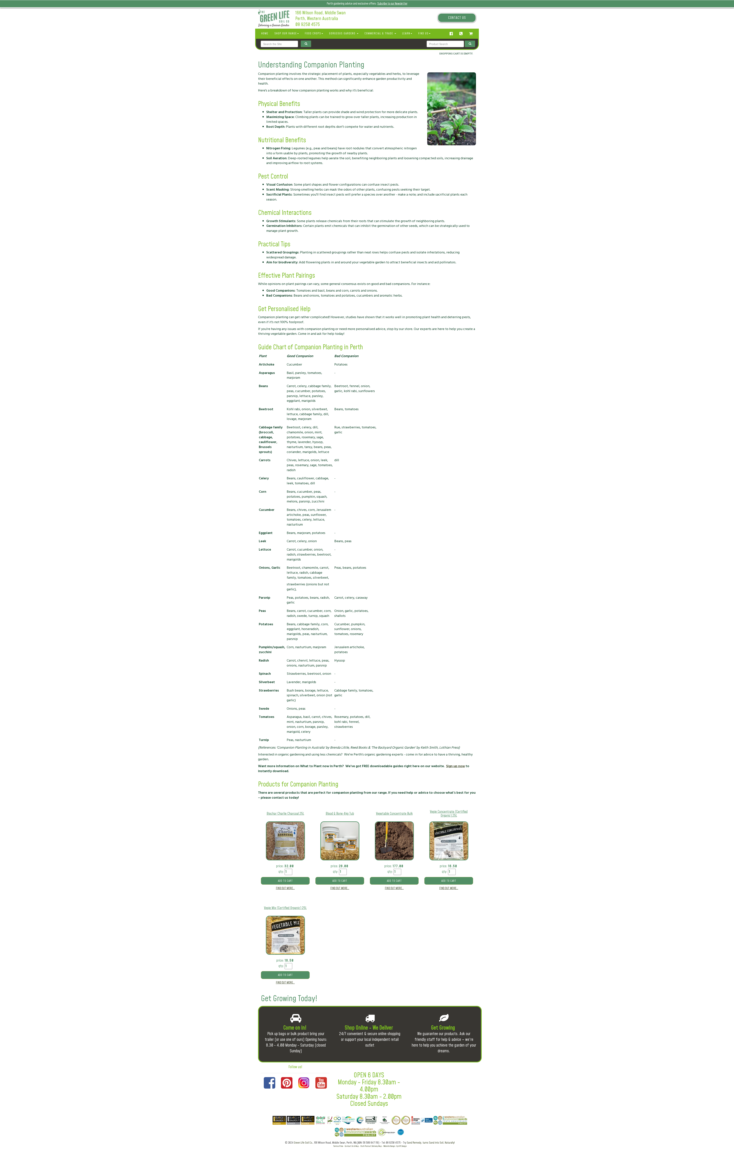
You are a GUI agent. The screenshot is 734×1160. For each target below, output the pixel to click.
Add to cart (285, 881)
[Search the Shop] (470, 43)
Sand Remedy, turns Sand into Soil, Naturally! (431, 1143)
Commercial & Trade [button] (379, 34)
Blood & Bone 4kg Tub (340, 813)
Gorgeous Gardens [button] (342, 34)
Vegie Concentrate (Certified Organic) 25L (449, 813)
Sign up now (455, 766)
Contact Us (457, 17)
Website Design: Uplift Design (395, 1146)
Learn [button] (406, 34)
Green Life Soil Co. (303, 1143)
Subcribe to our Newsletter (392, 4)
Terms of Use (338, 1146)
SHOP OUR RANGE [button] (285, 34)
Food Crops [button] (313, 34)
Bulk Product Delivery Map (371, 1146)
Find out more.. (285, 888)
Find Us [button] (423, 34)
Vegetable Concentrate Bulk (394, 813)
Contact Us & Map (352, 1146)
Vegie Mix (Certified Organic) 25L (285, 908)
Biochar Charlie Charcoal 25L (285, 813)
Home (264, 34)
